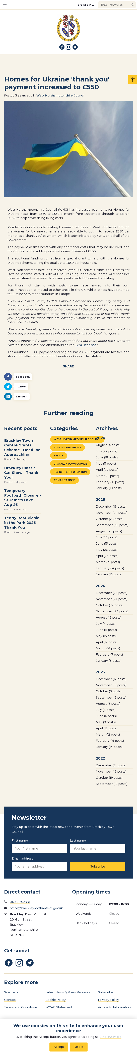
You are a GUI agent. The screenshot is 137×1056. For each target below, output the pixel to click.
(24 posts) (111, 513)
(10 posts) (110, 482)
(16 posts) (109, 574)
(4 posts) (108, 445)
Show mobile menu (4, 4)
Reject (78, 1047)
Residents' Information (70, 471)
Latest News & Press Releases (67, 992)
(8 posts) (108, 661)
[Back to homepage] (68, 25)
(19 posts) (108, 562)
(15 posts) (107, 543)
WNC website (85, 345)
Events (58, 455)
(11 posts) (106, 463)
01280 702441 (20, 902)
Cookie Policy (55, 1000)
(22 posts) (106, 451)
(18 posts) (107, 457)
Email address (22, 858)
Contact (10, 1000)
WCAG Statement (58, 1007)
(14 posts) (110, 568)
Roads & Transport (67, 447)
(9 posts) (106, 722)
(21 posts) (111, 765)
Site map (11, 992)
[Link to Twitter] (75, 47)
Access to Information (114, 1007)
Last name (78, 840)
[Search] (132, 4)
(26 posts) (109, 519)
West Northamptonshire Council (60, 95)
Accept (59, 1047)
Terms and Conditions (20, 1007)
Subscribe (97, 866)
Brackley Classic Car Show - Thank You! (21, 472)
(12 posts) (106, 642)
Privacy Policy (108, 1000)
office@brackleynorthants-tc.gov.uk (36, 908)
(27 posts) (107, 470)
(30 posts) (112, 525)
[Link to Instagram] (68, 47)
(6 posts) (105, 710)
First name (20, 840)
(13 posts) (111, 685)
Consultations (64, 480)
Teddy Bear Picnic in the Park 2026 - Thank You (21, 522)
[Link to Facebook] (62, 47)
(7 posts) (109, 654)
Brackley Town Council (71, 463)
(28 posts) (111, 593)
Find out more (110, 1037)
